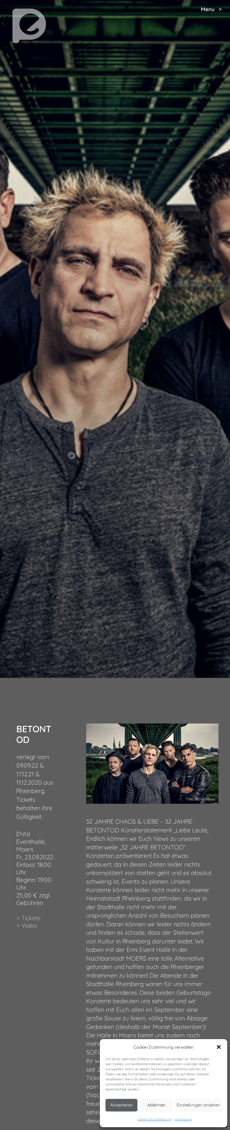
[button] (219, 1047)
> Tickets (28, 918)
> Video (26, 925)
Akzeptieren (121, 1105)
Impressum (183, 1119)
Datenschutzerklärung (155, 1119)
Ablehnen (156, 1105)
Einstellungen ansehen (198, 1105)
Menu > (211, 9)
